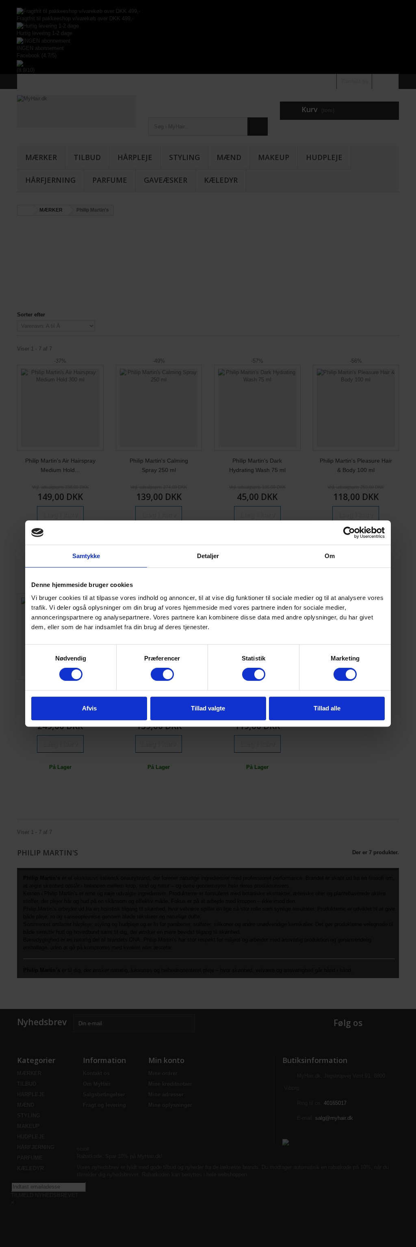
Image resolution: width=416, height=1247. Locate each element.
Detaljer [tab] (208, 555)
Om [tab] (330, 555)
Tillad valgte (208, 708)
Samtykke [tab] (86, 555)
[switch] (162, 674)
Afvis (89, 708)
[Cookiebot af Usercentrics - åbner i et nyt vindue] (349, 532)
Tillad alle (327, 708)
